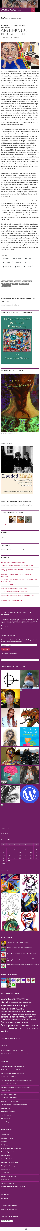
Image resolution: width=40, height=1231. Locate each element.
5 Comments (16, 37)
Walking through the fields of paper (11, 1148)
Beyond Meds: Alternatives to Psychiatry (13, 1186)
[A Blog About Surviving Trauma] (29, 756)
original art (21, 1011)
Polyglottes (4, 1145)
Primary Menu (37, 10)
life (10, 1002)
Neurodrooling (5, 1169)
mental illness (8, 1008)
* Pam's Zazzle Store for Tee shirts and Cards (14, 1054)
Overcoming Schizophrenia (9, 1097)
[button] (20, 55)
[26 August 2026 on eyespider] (10, 883)
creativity (19, 999)
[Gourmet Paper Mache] (29, 717)
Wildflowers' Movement (8, 1111)
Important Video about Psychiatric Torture (14, 588)
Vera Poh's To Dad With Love (10, 1101)
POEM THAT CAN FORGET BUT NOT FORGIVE (16, 591)
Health (5, 1002)
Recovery (6, 1022)
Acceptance (5, 25)
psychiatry (33, 1019)
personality (6, 283)
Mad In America (5, 1090)
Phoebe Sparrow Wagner (22, 1016)
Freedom (18, 281)
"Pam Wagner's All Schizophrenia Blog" (12, 1066)
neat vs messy (27, 281)
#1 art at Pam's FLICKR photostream (12, 1050)
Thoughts (18, 1028)
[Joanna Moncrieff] (29, 736)
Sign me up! (5, 649)
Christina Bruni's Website (9, 1077)
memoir (23, 1003)
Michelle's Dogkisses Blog (9, 1094)
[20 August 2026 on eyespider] (10, 902)
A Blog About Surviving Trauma (10, 1166)
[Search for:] (20, 660)
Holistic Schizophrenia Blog (9, 1084)
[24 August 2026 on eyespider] (29, 883)
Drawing (28, 999)
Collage (15, 25)
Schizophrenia (9, 1025)
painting (30, 1011)
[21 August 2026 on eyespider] (29, 902)
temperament (7, 286)
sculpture (3, 1028)
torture (24, 1028)
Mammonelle (5, 1134)
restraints (25, 1022)
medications (16, 1003)
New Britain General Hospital (9, 1011)
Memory (29, 1003)
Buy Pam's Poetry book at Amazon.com (12, 1073)
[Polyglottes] (29, 698)
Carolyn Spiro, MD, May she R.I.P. (11, 585)
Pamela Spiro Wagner (10, 1014)
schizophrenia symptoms (28, 1025)
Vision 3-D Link (5, 1108)
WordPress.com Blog (7, 1183)
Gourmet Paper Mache (8, 1152)
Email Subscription (8, 635)
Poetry (8, 1019)
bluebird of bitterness (7, 1138)
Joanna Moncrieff (6, 1159)
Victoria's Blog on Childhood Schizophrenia (14, 1104)
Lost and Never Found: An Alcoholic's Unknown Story (17, 565)
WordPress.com (6, 1115)
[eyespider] (10, 698)
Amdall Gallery (5, 1155)
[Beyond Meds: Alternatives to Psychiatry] (10, 813)
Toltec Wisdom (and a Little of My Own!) (13, 562)
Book (11, 999)
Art (11, 25)
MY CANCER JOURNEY (22, 942)
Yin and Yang (5, 1122)
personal (5, 1017)
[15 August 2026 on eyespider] (29, 921)
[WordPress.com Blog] (29, 794)
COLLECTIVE (5, 1173)
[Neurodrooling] (10, 775)
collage (10, 281)
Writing (4, 1031)
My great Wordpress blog (8, 1176)
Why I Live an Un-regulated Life (14, 32)
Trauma (30, 1028)
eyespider (10, 942)
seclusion (10, 1028)
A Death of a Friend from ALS (24, 947)
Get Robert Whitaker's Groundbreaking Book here (16, 1080)
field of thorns (5, 1179)
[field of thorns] (10, 794)
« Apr (3, 863)
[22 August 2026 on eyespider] (10, 921)
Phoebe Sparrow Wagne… (14, 959)
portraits (19, 1019)
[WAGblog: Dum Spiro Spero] (10, 756)
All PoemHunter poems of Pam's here (12, 1070)
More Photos (5, 525)
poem (3, 1019)
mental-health (6, 1006)
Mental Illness (20, 1009)
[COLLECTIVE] (29, 775)
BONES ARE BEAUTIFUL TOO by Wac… (25, 953)
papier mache (24, 1014)
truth (36, 1028)
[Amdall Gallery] (10, 736)
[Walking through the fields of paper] (10, 717)
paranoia (32, 1014)
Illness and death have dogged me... (12, 600)
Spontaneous (24, 283)
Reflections (16, 1022)
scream (15, 283)
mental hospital (20, 1005)
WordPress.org (5, 1118)
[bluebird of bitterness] (29, 679)
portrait (14, 1019)
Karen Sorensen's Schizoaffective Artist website (15, 1087)
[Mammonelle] (10, 679)
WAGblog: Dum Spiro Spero (11, 10)
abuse (3, 999)
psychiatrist (26, 1019)
